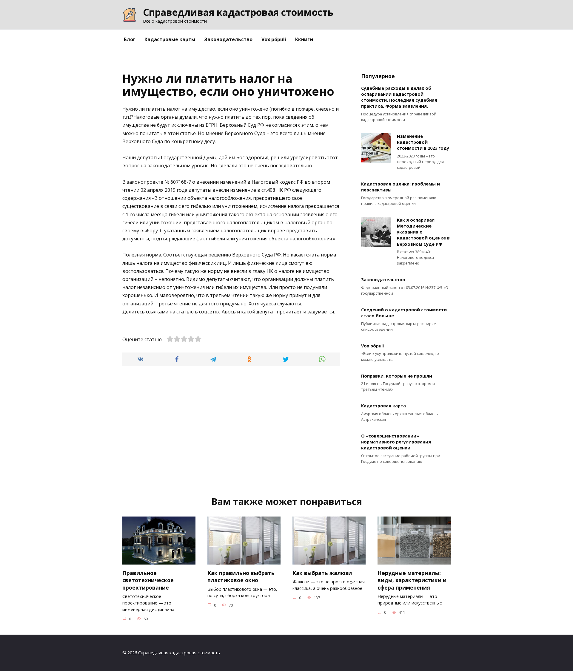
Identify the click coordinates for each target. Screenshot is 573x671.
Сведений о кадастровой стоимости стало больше (404, 313)
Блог (129, 39)
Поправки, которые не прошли (396, 376)
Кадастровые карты (169, 39)
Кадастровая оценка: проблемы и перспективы (400, 187)
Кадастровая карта (383, 406)
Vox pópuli (273, 39)
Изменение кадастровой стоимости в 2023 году (423, 142)
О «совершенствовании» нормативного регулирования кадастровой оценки (396, 442)
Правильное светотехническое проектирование (148, 580)
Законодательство (228, 39)
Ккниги (304, 39)
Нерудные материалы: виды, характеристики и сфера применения (412, 580)
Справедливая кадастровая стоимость (238, 12)
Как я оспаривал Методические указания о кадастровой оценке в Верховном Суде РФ (423, 232)
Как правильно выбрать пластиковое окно (241, 576)
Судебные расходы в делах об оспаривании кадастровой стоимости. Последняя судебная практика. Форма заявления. (399, 97)
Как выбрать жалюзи (322, 572)
